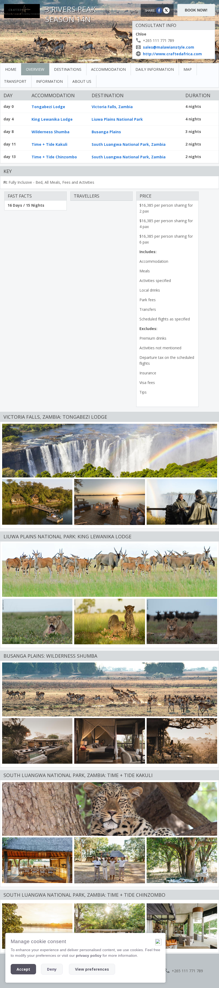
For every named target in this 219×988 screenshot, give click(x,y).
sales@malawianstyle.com (168, 47)
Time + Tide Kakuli (49, 144)
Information (49, 81)
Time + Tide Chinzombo (54, 156)
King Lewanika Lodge (52, 119)
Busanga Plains (106, 131)
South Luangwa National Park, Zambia (129, 144)
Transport (15, 81)
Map (187, 69)
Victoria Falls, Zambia (112, 106)
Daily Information (154, 69)
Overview (35, 69)
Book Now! (196, 10)
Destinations (67, 69)
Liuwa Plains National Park (117, 119)
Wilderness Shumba (50, 131)
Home (10, 69)
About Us (81, 81)
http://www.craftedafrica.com (172, 53)
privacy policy (88, 955)
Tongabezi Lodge (48, 106)
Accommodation (108, 69)
